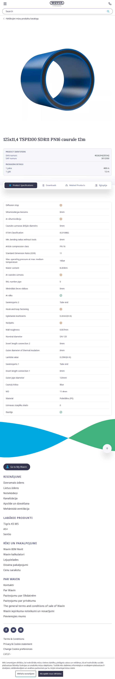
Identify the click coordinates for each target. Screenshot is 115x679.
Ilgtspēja (103, 185)
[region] (57, 669)
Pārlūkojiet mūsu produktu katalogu (22, 18)
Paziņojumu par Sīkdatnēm (19, 595)
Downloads (51, 185)
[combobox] (57, 11)
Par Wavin (9, 590)
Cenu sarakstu (12, 570)
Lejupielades (11, 559)
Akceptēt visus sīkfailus (51, 673)
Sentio (7, 534)
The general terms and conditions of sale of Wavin (34, 606)
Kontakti (8, 585)
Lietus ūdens (11, 488)
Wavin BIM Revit (13, 549)
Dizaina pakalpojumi (15, 565)
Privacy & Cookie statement (17, 644)
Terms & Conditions (13, 638)
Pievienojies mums (14, 616)
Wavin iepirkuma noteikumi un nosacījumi (28, 611)
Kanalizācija (10, 498)
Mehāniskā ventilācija (16, 508)
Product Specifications (23, 185)
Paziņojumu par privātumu (19, 600)
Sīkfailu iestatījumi (25, 673)
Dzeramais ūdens (13, 482)
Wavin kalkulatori (13, 554)
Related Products (77, 185)
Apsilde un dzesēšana (16, 503)
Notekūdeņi (10, 493)
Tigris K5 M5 (11, 523)
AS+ (5, 529)
